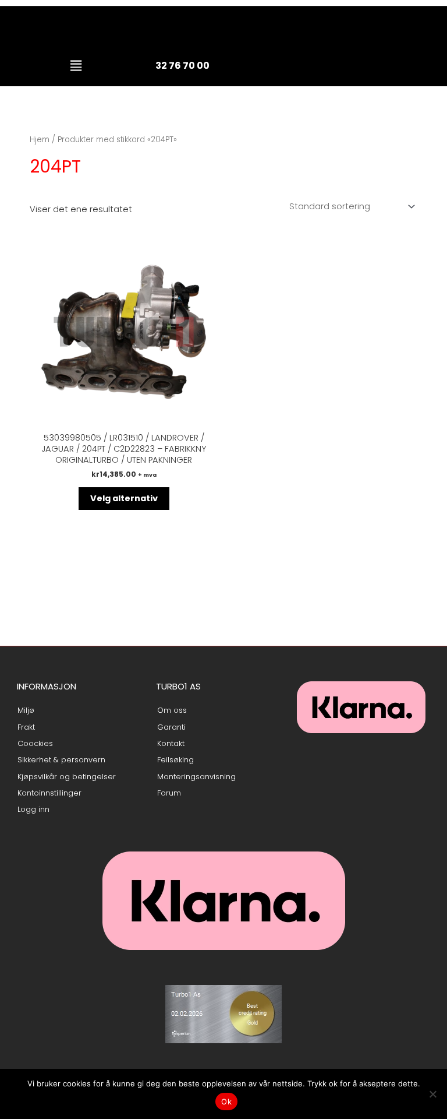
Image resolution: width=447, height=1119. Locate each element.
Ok (226, 1101)
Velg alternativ (124, 498)
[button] (76, 66)
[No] (432, 1094)
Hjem (39, 139)
